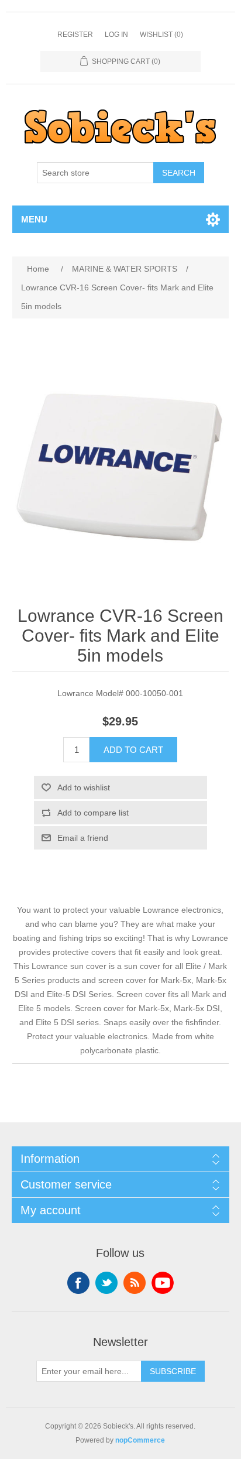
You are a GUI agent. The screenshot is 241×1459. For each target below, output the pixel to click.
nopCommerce (140, 1440)
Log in (116, 34)
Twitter (106, 1283)
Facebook (78, 1283)
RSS (134, 1283)
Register (75, 34)
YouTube (163, 1283)
